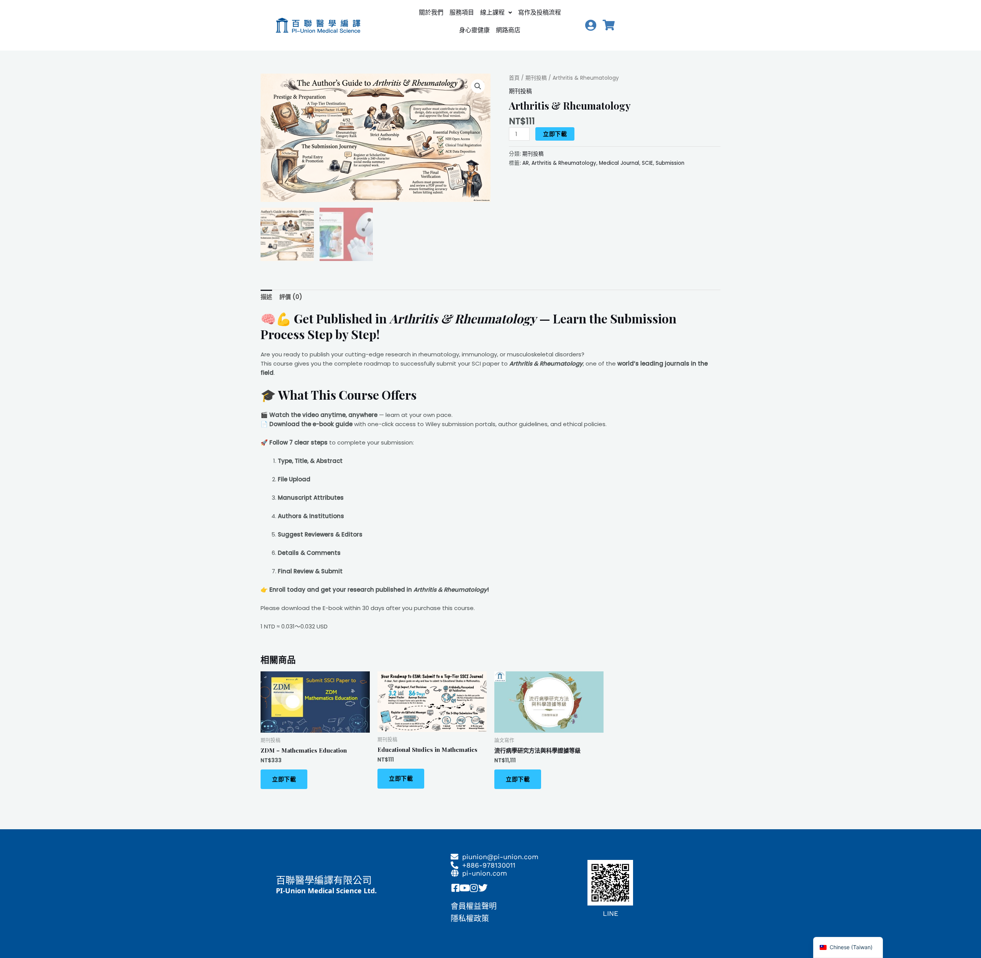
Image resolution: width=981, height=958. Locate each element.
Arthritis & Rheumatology (564, 163)
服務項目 (461, 12)
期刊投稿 (536, 78)
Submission (670, 163)
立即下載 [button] (284, 779)
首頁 (514, 78)
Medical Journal (619, 163)
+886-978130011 (488, 865)
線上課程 (492, 12)
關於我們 (431, 12)
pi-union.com (484, 873)
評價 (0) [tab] (290, 297)
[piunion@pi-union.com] (454, 857)
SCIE (647, 163)
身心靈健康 (474, 30)
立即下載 (555, 134)
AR (525, 163)
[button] (496, 12)
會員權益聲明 (474, 906)
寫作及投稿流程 (539, 12)
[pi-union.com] (454, 873)
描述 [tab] (266, 297)
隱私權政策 (470, 918)
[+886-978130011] (454, 865)
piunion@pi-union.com (500, 857)
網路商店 (508, 30)
